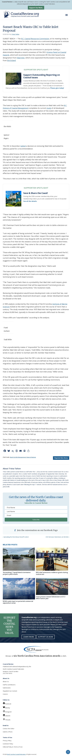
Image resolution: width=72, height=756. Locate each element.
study (49, 108)
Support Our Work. (36, 8)
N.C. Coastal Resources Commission (35, 39)
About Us (6, 681)
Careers (5, 694)
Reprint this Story (61, 458)
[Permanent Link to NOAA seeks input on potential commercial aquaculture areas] (19, 588)
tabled (23, 146)
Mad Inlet (20, 58)
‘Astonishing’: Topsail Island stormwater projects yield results (17, 573)
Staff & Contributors (9, 685)
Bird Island (11, 60)
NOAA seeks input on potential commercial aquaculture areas (18, 602)
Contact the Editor (8, 728)
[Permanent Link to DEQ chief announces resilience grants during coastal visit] (52, 559)
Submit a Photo (7, 732)
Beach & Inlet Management (18, 457)
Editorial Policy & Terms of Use (12, 747)
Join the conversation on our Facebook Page (37, 530)
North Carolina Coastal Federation (13, 669)
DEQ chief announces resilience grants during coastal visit (52, 573)
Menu (67, 14)
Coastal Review (7, 2)
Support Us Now (45, 637)
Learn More (28, 637)
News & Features (31, 457)
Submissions (7, 688)
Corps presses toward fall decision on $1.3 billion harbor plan (50, 598)
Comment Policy (8, 744)
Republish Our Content (10, 691)
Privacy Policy (7, 740)
